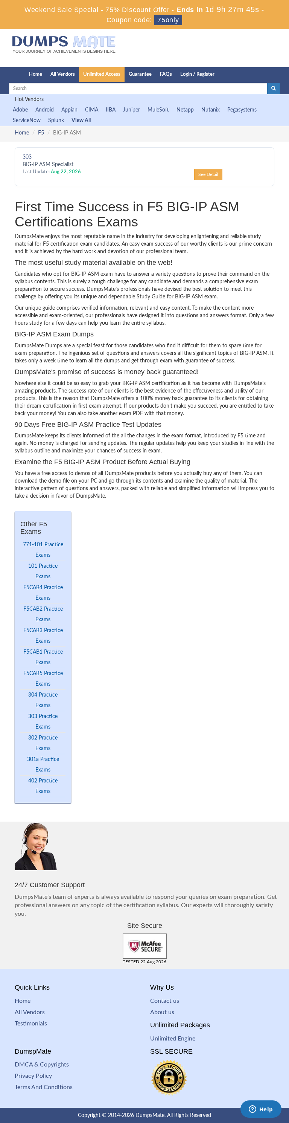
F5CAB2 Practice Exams (43, 614)
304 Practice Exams (43, 700)
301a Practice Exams (43, 765)
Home (35, 74)
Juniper (131, 110)
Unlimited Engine (172, 1039)
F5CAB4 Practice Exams (43, 593)
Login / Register (197, 74)
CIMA (91, 110)
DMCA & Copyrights (42, 1065)
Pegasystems (242, 110)
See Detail (208, 174)
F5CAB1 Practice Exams (43, 657)
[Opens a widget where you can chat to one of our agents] (260, 1109)
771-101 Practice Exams (43, 550)
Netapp (185, 110)
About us (162, 1012)
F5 (41, 133)
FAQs (166, 74)
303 (27, 157)
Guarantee (140, 74)
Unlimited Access (101, 74)
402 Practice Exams (43, 786)
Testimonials (31, 1024)
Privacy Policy (33, 1076)
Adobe (20, 110)
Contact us (164, 1001)
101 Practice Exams (43, 571)
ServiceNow (27, 120)
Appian (69, 110)
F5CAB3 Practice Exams (43, 636)
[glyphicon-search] (273, 88)
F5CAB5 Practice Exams (43, 679)
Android (44, 110)
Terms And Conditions (44, 1087)
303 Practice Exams (43, 722)
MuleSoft (158, 110)
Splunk (56, 120)
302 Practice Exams (43, 743)
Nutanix (210, 110)
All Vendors (62, 74)
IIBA (111, 110)
